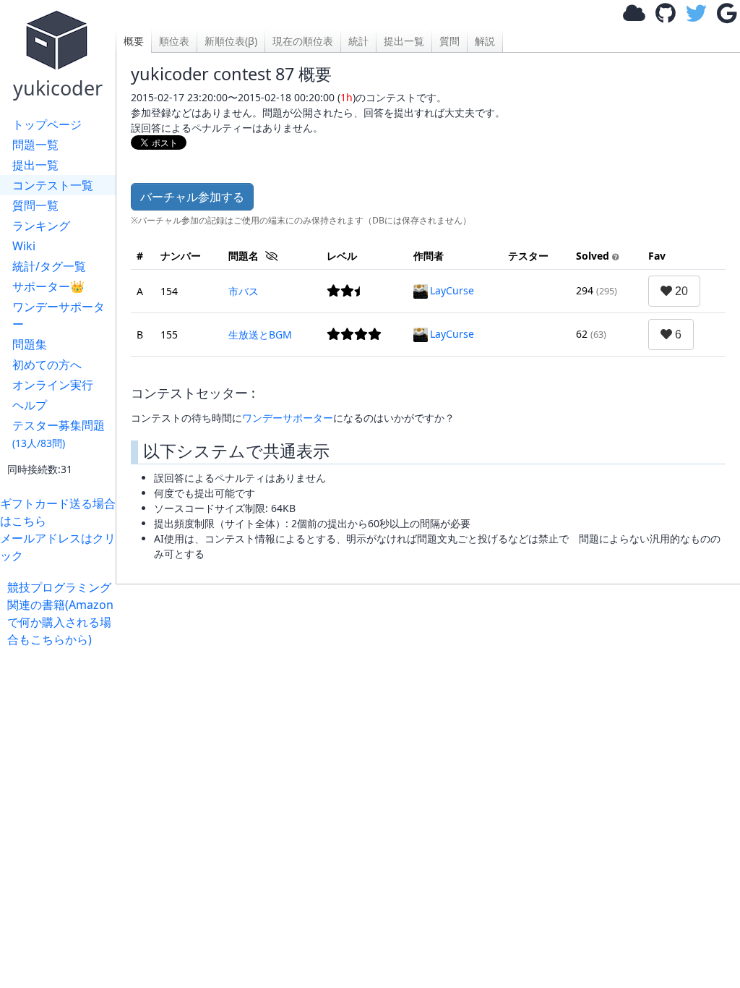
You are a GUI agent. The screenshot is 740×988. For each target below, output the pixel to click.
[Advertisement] (428, 743)
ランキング (41, 226)
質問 (449, 41)
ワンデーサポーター (58, 315)
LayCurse (452, 290)
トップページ (47, 124)
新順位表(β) (231, 41)
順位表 (174, 41)
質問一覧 (35, 205)
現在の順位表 (302, 41)
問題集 (29, 344)
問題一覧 (35, 145)
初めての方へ (47, 364)
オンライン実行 (52, 385)
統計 (358, 41)
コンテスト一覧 (52, 185)
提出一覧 (35, 165)
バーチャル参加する (192, 197)
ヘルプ (29, 405)
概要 (134, 41)
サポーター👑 (48, 286)
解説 (485, 41)
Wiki (23, 246)
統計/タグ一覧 (49, 266)
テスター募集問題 (58, 433)
